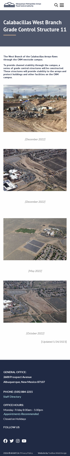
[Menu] (61, 5)
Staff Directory (12, 396)
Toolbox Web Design (57, 453)
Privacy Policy (26, 453)
